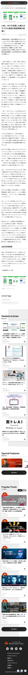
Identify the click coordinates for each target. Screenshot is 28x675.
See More (14, 472)
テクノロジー (5, 515)
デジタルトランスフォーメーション (10, 302)
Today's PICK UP (22, 34)
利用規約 (9, 667)
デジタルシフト (6, 299)
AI (3, 595)
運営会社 (9, 658)
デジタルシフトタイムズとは (13, 653)
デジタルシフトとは (11, 655)
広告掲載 (9, 665)
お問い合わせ (10, 660)
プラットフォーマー (6, 568)
